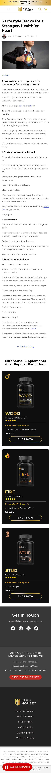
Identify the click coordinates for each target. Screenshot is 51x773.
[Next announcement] (46, 2)
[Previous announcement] (4, 2)
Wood (33, 329)
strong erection (26, 106)
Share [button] (7, 75)
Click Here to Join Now (25, 677)
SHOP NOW (25, 439)
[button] (8, 9)
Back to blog (27, 346)
